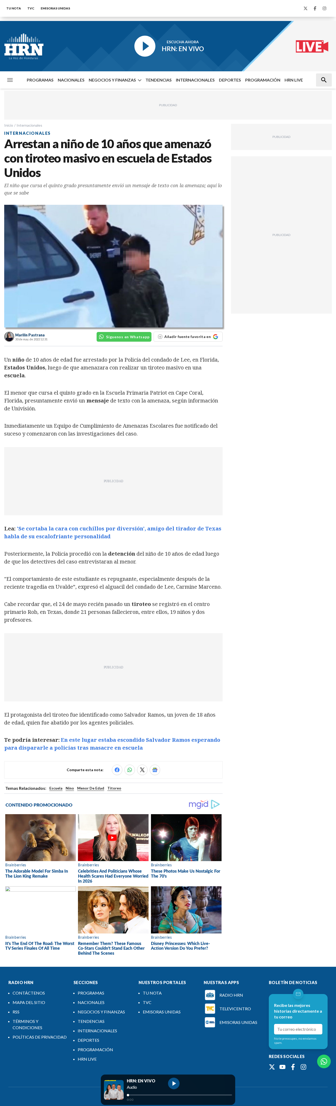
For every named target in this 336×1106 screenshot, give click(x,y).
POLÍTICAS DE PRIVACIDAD (40, 1036)
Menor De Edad (90, 788)
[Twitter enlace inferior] (272, 1067)
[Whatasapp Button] (324, 1061)
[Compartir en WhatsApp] (129, 770)
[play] (174, 1083)
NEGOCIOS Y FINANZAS (112, 79)
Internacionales (29, 125)
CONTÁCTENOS (29, 992)
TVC (30, 8)
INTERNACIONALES (195, 79)
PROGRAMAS (40, 79)
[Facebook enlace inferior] (293, 1067)
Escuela (55, 788)
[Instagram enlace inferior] (303, 1067)
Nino (70, 788)
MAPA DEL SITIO (29, 1002)
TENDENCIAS (158, 79)
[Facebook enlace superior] (315, 8)
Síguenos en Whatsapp (127, 337)
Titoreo (114, 788)
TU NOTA (13, 8)
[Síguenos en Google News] (155, 770)
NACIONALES (71, 79)
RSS (16, 1011)
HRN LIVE (294, 79)
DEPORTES (230, 79)
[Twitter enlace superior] (305, 8)
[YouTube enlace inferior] (282, 1067)
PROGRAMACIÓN (262, 79)
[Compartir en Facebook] (117, 770)
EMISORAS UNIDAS (55, 8)
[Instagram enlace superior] (324, 8)
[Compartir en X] (142, 770)
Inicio (8, 125)
